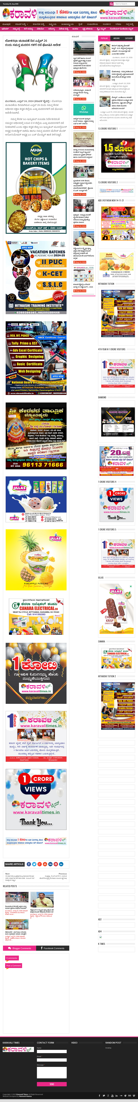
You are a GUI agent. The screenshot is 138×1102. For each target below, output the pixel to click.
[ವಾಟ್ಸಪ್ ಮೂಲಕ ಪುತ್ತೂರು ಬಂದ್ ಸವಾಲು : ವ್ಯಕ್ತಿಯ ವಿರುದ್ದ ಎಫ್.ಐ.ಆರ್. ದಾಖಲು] (83, 106)
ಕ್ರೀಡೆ (80, 23)
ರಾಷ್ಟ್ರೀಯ (52, 23)
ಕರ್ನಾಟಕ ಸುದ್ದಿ (38, 23)
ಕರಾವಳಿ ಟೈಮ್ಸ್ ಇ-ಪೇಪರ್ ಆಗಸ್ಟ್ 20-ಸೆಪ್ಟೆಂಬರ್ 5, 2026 (83, 285)
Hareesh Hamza (25, 1096)
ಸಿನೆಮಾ (118, 23)
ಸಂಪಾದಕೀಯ (92, 23)
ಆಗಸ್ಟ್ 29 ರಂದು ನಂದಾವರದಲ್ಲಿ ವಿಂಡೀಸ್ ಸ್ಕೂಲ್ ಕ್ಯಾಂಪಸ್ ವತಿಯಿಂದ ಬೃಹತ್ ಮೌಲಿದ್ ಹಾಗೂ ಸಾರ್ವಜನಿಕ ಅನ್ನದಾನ (83, 153)
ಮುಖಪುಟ (6, 23)
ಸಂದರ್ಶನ (107, 23)
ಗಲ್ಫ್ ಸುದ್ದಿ (129, 23)
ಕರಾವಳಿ (75, 36)
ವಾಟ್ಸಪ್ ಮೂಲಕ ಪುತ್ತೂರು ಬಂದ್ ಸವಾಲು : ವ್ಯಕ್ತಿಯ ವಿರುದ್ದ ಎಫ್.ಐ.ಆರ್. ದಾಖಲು (83, 121)
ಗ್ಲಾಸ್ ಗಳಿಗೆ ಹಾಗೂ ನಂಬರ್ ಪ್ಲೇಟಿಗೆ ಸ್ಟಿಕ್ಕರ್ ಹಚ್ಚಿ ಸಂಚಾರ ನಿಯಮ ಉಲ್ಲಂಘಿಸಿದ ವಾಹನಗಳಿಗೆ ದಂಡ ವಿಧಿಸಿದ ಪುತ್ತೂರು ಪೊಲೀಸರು (82, 63)
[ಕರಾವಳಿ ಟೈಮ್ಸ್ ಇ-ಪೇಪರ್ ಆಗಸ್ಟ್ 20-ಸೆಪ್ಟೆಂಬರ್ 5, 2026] (83, 269)
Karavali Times (22, 1094)
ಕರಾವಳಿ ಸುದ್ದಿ (20, 23)
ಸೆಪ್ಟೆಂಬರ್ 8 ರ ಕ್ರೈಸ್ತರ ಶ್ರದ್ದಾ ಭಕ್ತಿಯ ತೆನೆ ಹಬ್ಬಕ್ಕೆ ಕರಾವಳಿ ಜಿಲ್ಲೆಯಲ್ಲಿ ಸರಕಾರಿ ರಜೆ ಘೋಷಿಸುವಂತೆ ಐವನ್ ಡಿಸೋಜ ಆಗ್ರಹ (83, 253)
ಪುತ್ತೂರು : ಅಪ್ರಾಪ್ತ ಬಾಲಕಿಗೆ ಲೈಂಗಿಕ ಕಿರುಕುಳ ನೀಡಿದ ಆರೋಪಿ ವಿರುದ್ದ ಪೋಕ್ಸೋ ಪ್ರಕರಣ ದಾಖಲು (82, 218)
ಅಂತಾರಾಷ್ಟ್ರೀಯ (67, 23)
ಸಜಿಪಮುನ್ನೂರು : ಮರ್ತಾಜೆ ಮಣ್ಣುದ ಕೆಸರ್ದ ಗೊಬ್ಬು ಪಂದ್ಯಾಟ (82, 92)
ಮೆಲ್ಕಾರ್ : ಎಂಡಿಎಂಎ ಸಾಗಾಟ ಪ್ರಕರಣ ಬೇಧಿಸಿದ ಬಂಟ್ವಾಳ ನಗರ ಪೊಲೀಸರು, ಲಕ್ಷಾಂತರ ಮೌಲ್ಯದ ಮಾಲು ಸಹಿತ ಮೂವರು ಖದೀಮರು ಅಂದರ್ (122, 103)
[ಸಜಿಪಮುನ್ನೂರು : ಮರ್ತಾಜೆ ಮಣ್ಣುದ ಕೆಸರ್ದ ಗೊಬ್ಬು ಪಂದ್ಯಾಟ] (83, 79)
